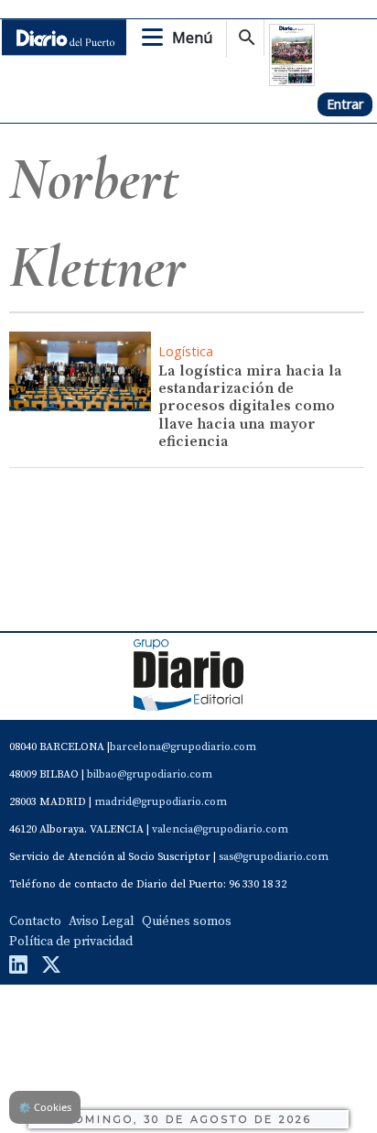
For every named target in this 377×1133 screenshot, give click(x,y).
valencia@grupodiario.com (220, 829)
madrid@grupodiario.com (160, 802)
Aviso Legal (102, 921)
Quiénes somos (187, 921)
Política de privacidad (71, 941)
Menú (192, 37)
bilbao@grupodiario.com (149, 774)
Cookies (44, 1107)
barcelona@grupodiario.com (183, 747)
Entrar (345, 104)
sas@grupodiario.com (274, 857)
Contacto (35, 921)
